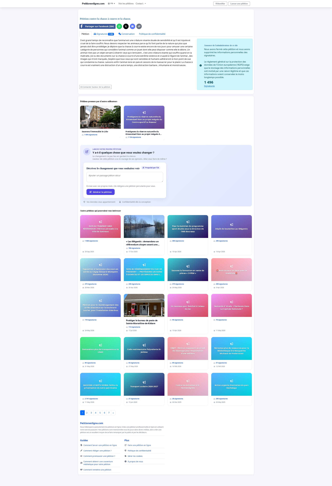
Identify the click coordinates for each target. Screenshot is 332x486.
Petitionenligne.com (93, 3)
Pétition (85, 33)
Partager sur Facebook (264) (99, 26)
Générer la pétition (102, 192)
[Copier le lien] (139, 26)
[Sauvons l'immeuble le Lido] (100, 122)
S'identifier (220, 4)
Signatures (104, 33)
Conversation (128, 33)
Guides (84, 440)
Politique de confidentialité (152, 33)
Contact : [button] (140, 3)
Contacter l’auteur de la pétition (96, 87)
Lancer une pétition (239, 4)
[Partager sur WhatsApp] (119, 26)
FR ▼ (112, 3)
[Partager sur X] (126, 26)
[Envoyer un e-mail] (132, 26)
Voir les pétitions (126, 3)
